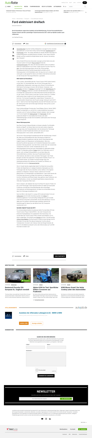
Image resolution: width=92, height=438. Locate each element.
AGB (69, 434)
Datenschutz (74, 434)
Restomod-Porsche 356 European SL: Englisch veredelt (17, 288)
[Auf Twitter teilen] (13, 52)
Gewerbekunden (21, 49)
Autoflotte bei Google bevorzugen (55, 43)
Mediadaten (63, 429)
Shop (70, 2)
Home (13, 18)
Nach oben (83, 422)
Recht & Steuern (47, 6)
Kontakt (72, 429)
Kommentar (28, 350)
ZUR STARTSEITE (60, 256)
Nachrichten (18, 6)
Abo (85, 2)
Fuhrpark (26, 18)
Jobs (74, 2)
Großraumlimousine (22, 64)
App (18, 68)
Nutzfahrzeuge (50, 50)
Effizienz (24, 90)
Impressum (65, 434)
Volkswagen (20, 196)
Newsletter (65, 2)
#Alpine (41, 284)
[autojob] (81, 307)
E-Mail (27, 344)
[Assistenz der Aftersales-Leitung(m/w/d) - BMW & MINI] (8, 315)
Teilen (27, 43)
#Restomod (13, 284)
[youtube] (42, 418)
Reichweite (43, 114)
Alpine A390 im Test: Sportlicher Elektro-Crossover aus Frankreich (45, 289)
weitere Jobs (24, 323)
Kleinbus (31, 89)
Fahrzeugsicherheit (34, 163)
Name (48, 344)
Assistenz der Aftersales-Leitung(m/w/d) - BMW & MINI (40, 313)
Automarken (57, 6)
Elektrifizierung (50, 89)
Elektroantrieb (33, 114)
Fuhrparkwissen (35, 6)
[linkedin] (50, 418)
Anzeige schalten (37, 323)
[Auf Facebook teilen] (13, 48)
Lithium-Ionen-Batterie (22, 219)
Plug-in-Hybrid (35, 63)
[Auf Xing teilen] (13, 58)
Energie (39, 217)
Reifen (26, 6)
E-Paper (79, 2)
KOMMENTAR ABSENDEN (46, 375)
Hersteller (19, 89)
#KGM (68, 284)
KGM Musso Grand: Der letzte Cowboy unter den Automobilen (73, 288)
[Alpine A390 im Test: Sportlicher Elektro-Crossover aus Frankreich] (46, 275)
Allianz (45, 196)
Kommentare (18, 43)
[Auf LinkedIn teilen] (13, 55)
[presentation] (86, 12)
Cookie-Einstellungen (83, 434)
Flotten (35, 150)
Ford (18, 52)
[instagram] (46, 418)
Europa (21, 52)
